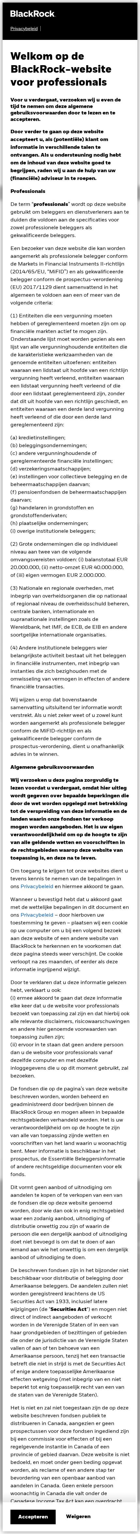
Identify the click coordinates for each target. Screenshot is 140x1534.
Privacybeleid (37, 886)
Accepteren (33, 1517)
